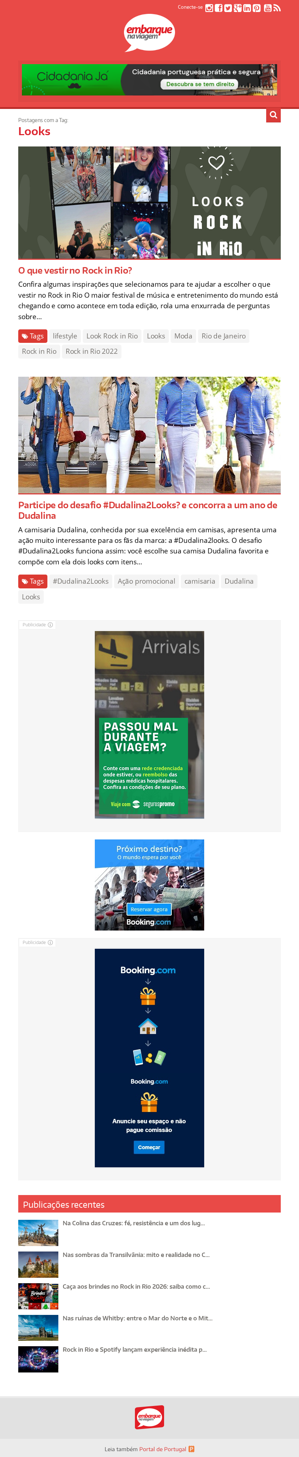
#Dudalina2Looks (81, 581)
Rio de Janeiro (224, 336)
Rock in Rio (39, 351)
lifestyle (65, 336)
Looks (156, 336)
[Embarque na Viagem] (149, 48)
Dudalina (239, 581)
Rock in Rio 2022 (92, 351)
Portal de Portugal (162, 1449)
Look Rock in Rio (112, 336)
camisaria (200, 581)
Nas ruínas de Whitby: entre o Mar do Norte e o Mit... (138, 1318)
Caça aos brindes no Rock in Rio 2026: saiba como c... (136, 1286)
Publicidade (34, 624)
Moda (183, 336)
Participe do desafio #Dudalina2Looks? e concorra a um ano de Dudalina (147, 510)
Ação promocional (146, 581)
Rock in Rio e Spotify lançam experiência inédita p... (135, 1349)
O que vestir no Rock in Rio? (75, 270)
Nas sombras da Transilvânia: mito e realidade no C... (136, 1254)
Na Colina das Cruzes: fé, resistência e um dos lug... (134, 1223)
